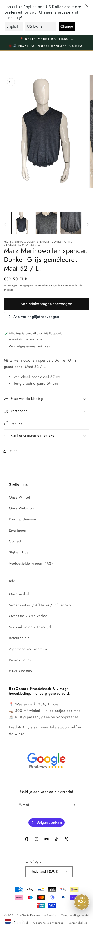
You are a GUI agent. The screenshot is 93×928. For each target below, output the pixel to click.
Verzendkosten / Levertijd (30, 627)
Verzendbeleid (77, 923)
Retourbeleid (19, 637)
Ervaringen (17, 530)
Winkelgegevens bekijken (29, 346)
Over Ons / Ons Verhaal (29, 615)
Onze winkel (19, 594)
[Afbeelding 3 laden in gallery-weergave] (71, 223)
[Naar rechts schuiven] (88, 224)
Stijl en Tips (18, 552)
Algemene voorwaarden (28, 648)
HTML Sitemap (20, 670)
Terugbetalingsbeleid (75, 915)
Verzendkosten (43, 285)
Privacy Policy (20, 660)
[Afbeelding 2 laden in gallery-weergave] (46, 223)
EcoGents (23, 916)
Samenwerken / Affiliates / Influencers (40, 605)
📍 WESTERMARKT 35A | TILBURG (46, 39)
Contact (15, 541)
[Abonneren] (73, 805)
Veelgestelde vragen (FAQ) (31, 563)
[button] (46, 399)
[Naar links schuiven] (5, 224)
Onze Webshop (21, 508)
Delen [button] (13, 450)
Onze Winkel (19, 497)
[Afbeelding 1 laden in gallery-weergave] (22, 223)
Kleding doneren (22, 519)
